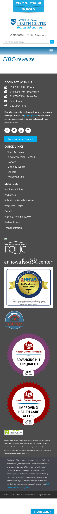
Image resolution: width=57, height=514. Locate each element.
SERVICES (11, 184)
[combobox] (26, 42)
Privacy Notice (15, 176)
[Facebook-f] (7, 130)
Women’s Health (13, 206)
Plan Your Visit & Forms (17, 217)
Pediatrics (10, 195)
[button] (51, 50)
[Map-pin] (28, 130)
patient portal (30, 115)
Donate (11, 162)
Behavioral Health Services (19, 200)
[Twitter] (14, 130)
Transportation (13, 228)
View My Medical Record (21, 157)
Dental (8, 211)
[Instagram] (21, 130)
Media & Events (16, 166)
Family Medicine (13, 189)
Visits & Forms (15, 152)
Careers (11, 172)
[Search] (52, 42)
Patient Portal (12, 222)
